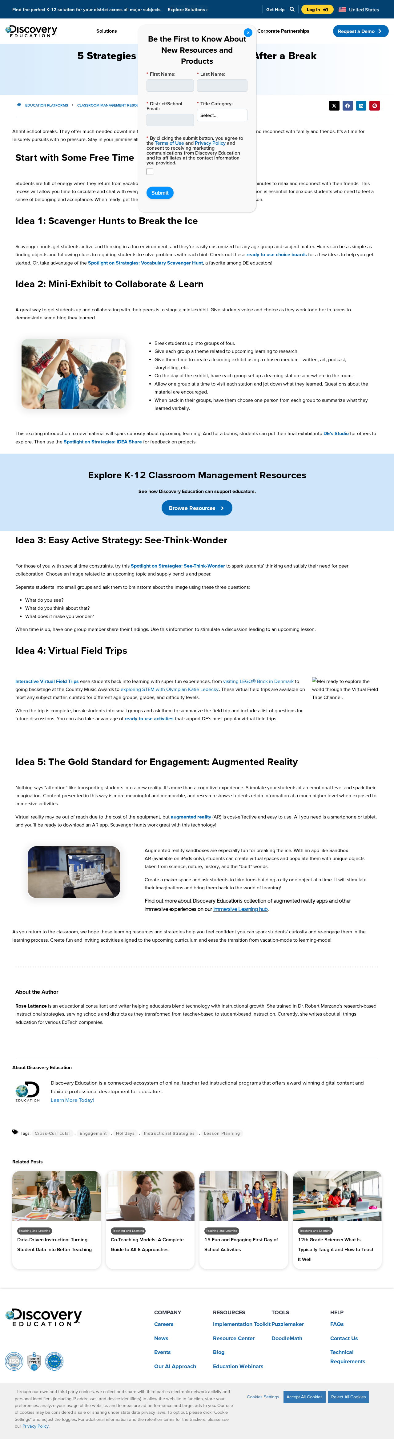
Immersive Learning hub (240, 909)
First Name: (161, 73)
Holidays (125, 1133)
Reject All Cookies (348, 1396)
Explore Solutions (188, 9)
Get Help (275, 9)
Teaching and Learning (34, 1230)
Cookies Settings (263, 1396)
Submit (160, 192)
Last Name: (211, 73)
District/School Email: (164, 106)
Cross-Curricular (52, 1133)
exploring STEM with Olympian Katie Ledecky (170, 689)
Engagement (93, 1133)
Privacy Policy (210, 143)
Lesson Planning (222, 1133)
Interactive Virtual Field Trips (47, 681)
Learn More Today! (72, 1100)
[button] (334, 106)
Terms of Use (169, 143)
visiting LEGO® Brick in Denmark (258, 681)
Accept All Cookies (305, 1396)
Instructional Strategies (169, 1133)
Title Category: (215, 103)
